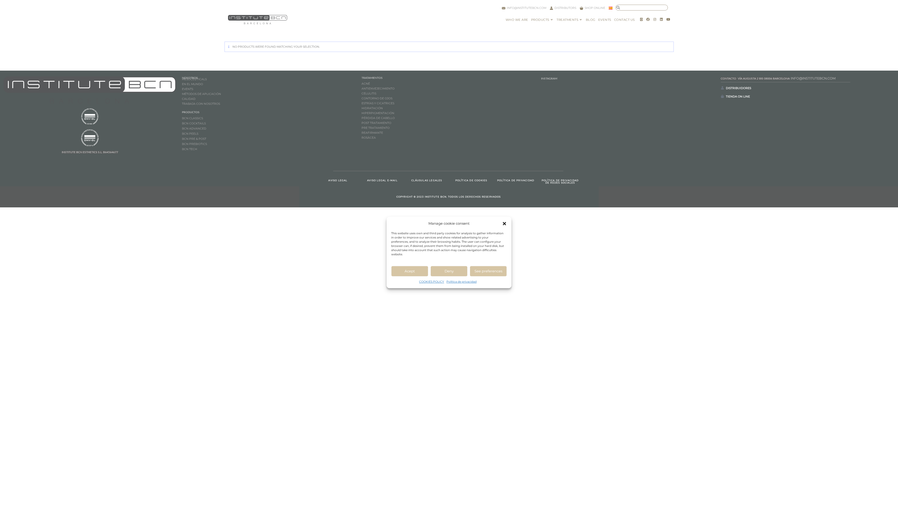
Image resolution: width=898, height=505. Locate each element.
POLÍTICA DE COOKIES (471, 180)
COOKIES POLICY (431, 281)
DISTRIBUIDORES (738, 88)
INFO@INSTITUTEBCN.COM (813, 78)
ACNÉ (366, 83)
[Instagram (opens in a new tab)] (655, 19)
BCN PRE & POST (194, 139)
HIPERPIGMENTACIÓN (378, 113)
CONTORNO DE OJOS (377, 98)
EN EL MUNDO (192, 84)
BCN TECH (189, 149)
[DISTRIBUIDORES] (722, 88)
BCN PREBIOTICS (194, 144)
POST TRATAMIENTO (377, 123)
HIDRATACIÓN (372, 108)
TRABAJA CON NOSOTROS (201, 103)
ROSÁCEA (369, 137)
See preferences (488, 271)
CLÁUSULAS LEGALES (426, 180)
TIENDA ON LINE (738, 96)
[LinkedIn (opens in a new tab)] (661, 19)
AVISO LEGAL (337, 180)
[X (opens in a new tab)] (641, 19)
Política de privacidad (461, 281)
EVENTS (187, 89)
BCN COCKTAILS (194, 123)
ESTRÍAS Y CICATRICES (378, 103)
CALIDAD (189, 99)
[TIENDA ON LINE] (722, 96)
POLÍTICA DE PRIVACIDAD (515, 180)
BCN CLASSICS (192, 118)
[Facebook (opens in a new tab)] (648, 19)
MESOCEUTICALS (194, 79)
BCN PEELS (190, 133)
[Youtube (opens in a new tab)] (668, 19)
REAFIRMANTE (372, 132)
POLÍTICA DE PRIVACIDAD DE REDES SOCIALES (560, 181)
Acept (410, 271)
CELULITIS (369, 93)
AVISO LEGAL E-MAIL (382, 180)
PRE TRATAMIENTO (376, 128)
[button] (504, 223)
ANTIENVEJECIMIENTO (378, 88)
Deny (449, 271)
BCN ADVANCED (194, 128)
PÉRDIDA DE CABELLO (378, 118)
